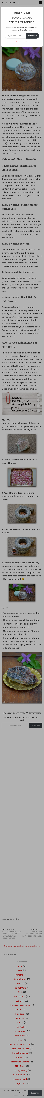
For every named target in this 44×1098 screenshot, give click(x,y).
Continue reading (22, 42)
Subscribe (32, 35)
